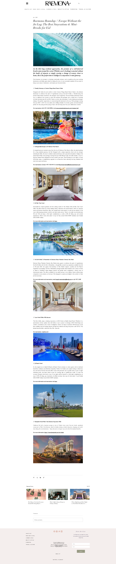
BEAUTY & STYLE (30, 540)
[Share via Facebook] (33, 477)
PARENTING (28, 542)
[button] (27, 3)
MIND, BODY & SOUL (30, 535)
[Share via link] (43, 477)
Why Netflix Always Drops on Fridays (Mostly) (57, 503)
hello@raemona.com (60, 542)
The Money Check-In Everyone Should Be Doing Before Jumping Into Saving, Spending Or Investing (36, 503)
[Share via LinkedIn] (40, 477)
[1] (57, 531)
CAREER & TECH (29, 537)
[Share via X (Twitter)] (37, 477)
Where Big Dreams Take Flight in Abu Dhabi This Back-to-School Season (79, 503)
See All (88, 486)
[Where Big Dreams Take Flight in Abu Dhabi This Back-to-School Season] (80, 494)
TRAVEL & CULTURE (30, 544)
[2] (54, 531)
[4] (61, 531)
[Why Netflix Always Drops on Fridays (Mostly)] (58, 494)
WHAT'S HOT (28, 533)
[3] (59, 531)
